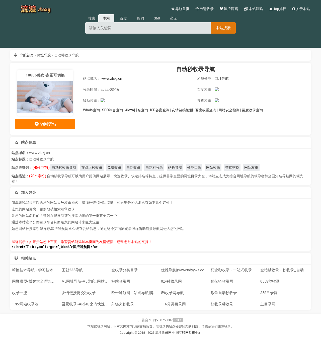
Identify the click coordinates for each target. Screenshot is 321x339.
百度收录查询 (252, 110)
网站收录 (213, 167)
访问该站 (47, 123)
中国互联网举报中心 (187, 332)
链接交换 (232, 167)
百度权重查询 (205, 110)
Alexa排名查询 (136, 110)
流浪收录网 (163, 332)
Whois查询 (91, 110)
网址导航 (44, 55)
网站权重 (251, 167)
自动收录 (133, 167)
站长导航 (175, 167)
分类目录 (194, 167)
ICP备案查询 (160, 110)
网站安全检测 (228, 110)
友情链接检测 (182, 110)
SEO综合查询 (112, 110)
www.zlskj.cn (111, 78)
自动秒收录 (154, 167)
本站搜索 (223, 28)
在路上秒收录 (91, 167)
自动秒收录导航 (195, 69)
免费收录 (114, 167)
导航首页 (27, 55)
